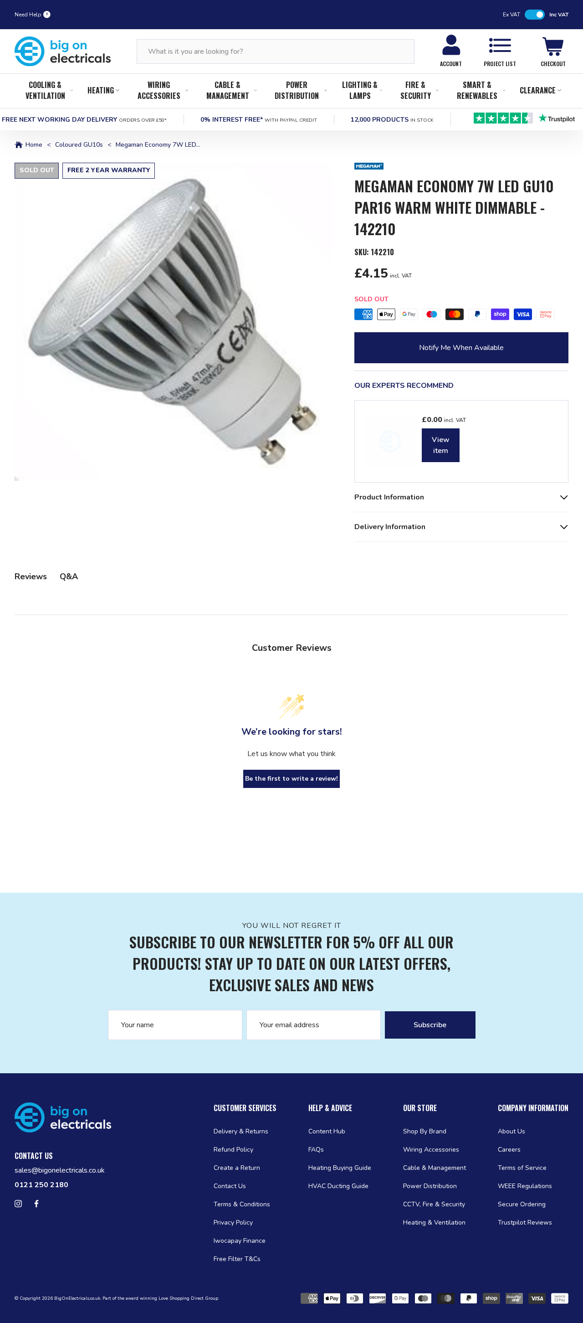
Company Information (533, 1107)
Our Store (420, 1107)
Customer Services (245, 1107)
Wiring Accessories (159, 90)
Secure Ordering (522, 1204)
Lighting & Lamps (360, 90)
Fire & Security (415, 90)
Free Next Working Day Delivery (84, 119)
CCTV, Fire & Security (434, 1204)
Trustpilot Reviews (525, 1222)
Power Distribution (297, 90)
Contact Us (230, 1186)
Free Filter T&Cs (237, 1259)
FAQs (316, 1149)
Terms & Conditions (242, 1204)
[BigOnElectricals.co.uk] (63, 51)
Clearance (538, 90)
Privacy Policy (233, 1222)
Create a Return (237, 1167)
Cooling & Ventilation (45, 90)
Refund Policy (233, 1149)
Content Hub (326, 1131)
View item (441, 445)
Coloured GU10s (79, 145)
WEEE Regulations (525, 1186)
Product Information (389, 497)
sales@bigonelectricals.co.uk (60, 1170)
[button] (173, 322)
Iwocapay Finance (240, 1240)
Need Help (28, 14)
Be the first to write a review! (291, 778)
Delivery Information (389, 527)
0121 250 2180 (41, 1185)
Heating (100, 90)
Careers (509, 1149)
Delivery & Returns (241, 1131)
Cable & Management (227, 90)
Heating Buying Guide (339, 1167)
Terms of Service (522, 1167)
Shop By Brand (424, 1131)
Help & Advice (330, 1107)
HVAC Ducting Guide (338, 1186)
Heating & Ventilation (434, 1222)
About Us (511, 1131)
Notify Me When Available (461, 348)
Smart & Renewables (477, 90)
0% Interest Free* (258, 119)
